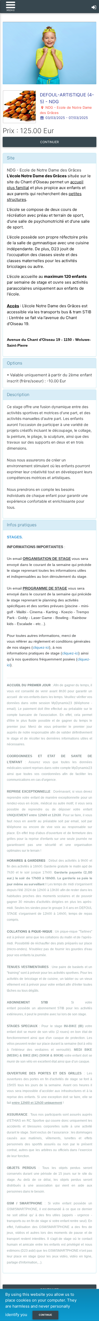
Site (11, 157)
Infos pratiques (21, 524)
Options (14, 363)
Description (18, 394)
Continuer (49, 142)
